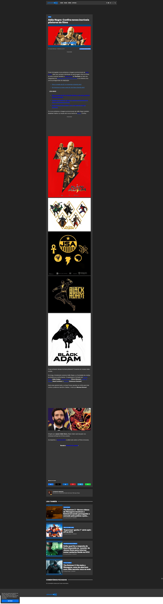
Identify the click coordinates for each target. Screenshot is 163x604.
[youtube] (108, 2)
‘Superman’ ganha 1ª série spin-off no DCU (77, 531)
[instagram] (110, 2)
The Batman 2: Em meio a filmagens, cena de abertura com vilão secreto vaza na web (77, 567)
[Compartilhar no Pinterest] (73, 484)
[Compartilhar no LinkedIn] (65, 484)
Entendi (10, 601)
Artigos (74, 2)
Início (49, 16)
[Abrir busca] (115, 3)
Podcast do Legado (72, 445)
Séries (69, 2)
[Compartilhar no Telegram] (80, 484)
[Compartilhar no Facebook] (50, 484)
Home (61, 2)
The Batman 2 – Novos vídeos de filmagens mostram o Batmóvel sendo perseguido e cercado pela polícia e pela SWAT (76, 514)
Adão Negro (68, 76)
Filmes (65, 2)
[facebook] (106, 2)
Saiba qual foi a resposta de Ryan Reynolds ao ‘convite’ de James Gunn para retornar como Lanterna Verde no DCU (76, 549)
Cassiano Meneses (58, 491)
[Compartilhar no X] (58, 484)
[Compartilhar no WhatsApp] (88, 484)
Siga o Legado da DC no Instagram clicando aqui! (66, 84)
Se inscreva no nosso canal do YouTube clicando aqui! (68, 87)
